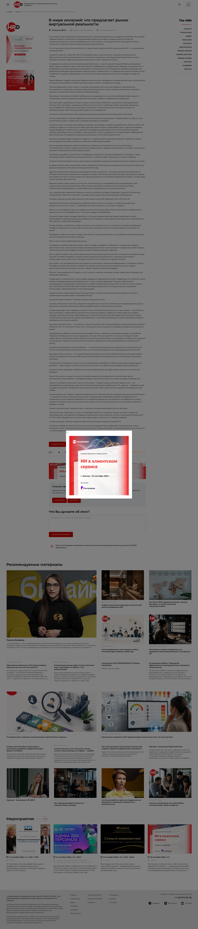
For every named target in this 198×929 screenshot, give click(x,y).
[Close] (130, 431)
